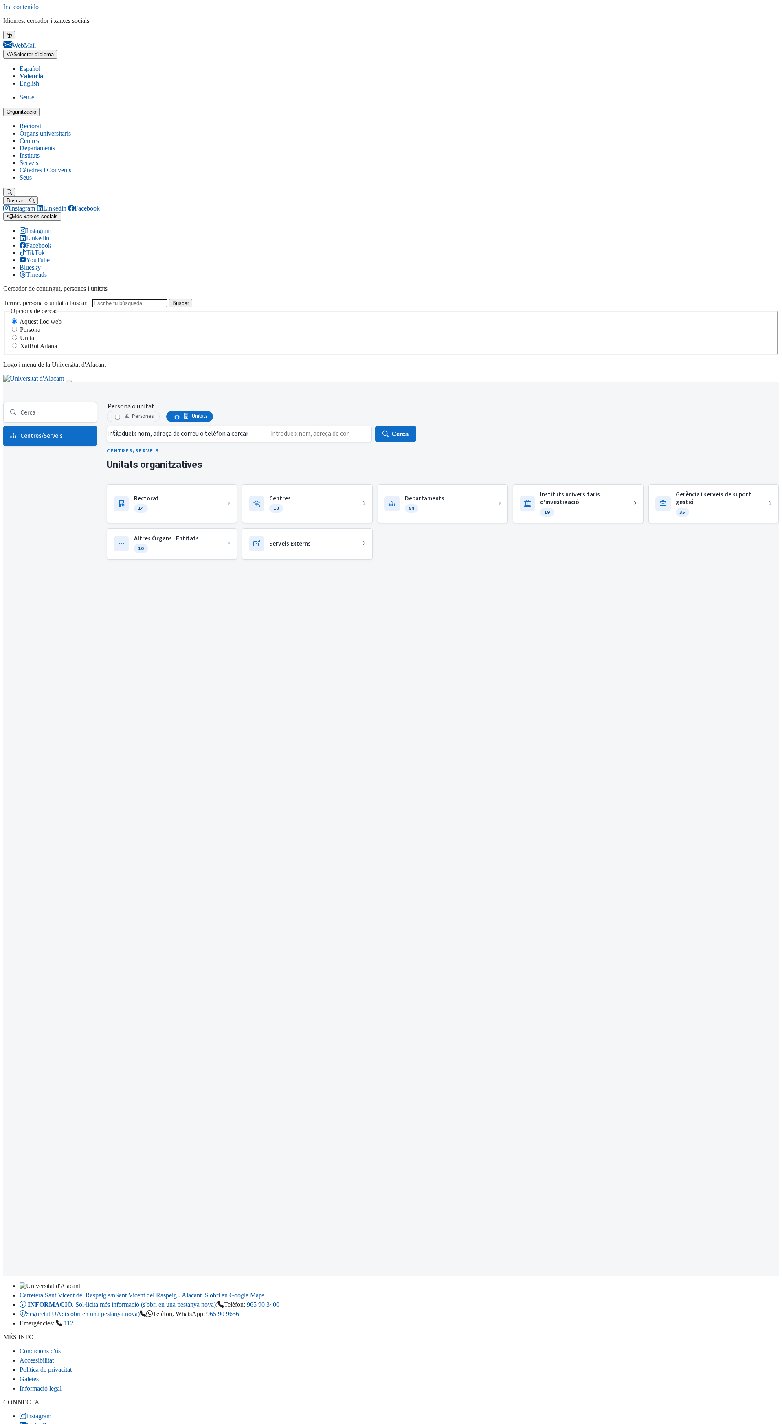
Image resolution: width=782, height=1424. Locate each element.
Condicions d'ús (40, 1350)
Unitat (28, 337)
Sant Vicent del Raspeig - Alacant (142, 1295)
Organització (21, 112)
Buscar (180, 303)
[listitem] (172, 503)
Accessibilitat (37, 1360)
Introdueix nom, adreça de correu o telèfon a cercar (177, 433)
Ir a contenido (21, 6)
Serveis (29, 162)
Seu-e (27, 97)
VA (30, 54)
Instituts (30, 155)
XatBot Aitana (38, 345)
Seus (26, 177)
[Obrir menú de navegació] (69, 381)
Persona (30, 329)
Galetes (29, 1379)
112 (68, 1323)
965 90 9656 (222, 1313)
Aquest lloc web (41, 321)
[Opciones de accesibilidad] (9, 35)
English (29, 83)
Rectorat (30, 126)
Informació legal (41, 1388)
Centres (29, 140)
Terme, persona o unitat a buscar (44, 302)
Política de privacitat (46, 1369)
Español (30, 68)
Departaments (37, 148)
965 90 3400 (263, 1304)
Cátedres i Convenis (45, 170)
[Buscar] (9, 192)
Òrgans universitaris (45, 133)
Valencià (31, 75)
